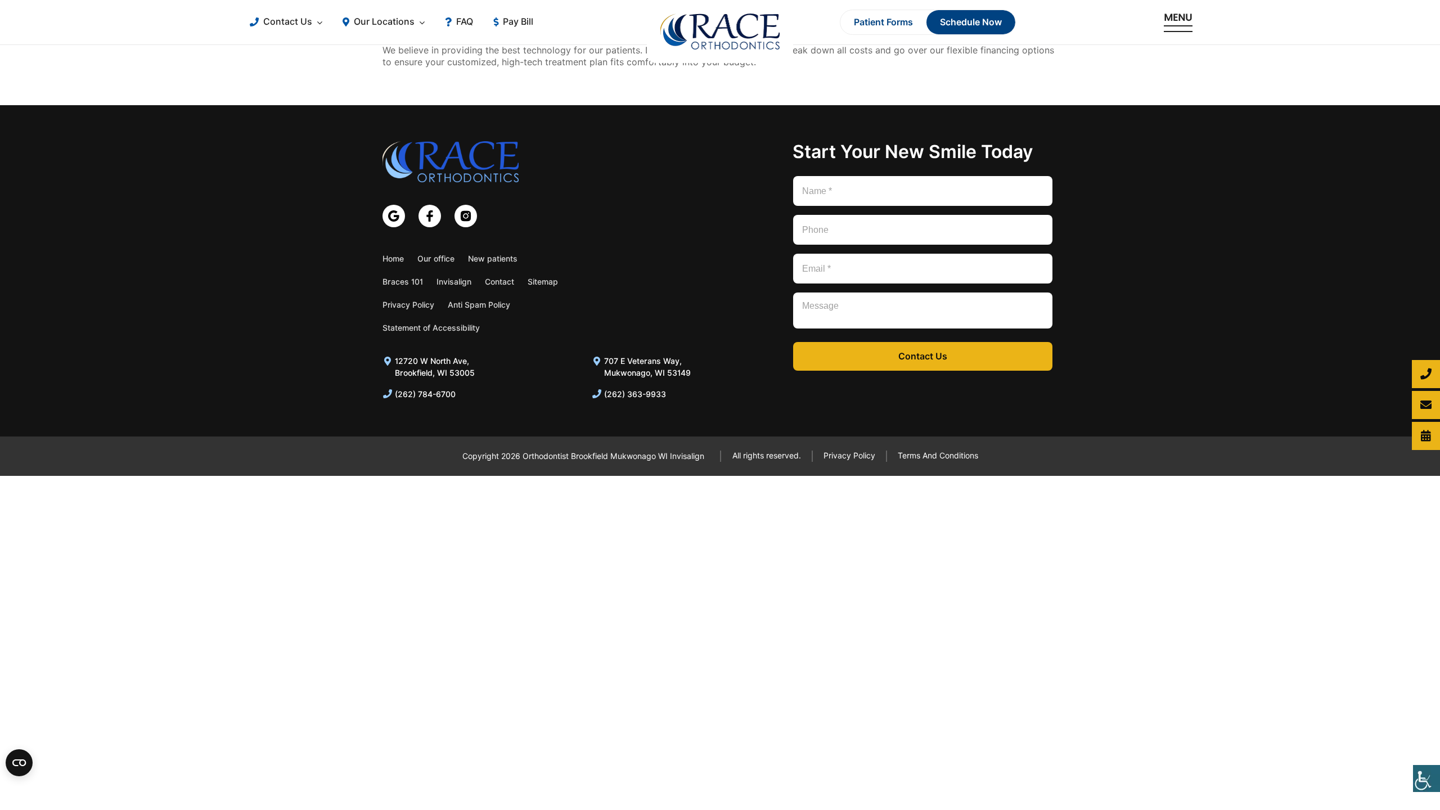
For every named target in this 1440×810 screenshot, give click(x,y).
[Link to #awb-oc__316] (1178, 22)
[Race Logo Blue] (450, 145)
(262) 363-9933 (635, 394)
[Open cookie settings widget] (19, 762)
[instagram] (465, 216)
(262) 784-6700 (425, 394)
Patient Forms (883, 22)
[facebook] (429, 216)
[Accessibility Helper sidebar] (1426, 778)
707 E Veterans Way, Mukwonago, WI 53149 (647, 367)
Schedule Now (971, 22)
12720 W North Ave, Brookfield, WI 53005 (435, 367)
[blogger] (393, 216)
